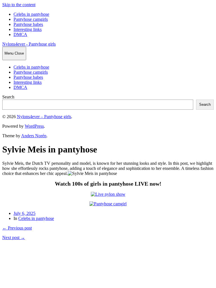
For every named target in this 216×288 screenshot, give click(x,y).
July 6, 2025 (24, 213)
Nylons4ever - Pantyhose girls (29, 44)
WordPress (34, 126)
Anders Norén (33, 135)
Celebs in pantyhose (31, 14)
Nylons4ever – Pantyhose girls (44, 116)
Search (8, 96)
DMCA (20, 34)
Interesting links (28, 29)
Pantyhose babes (28, 24)
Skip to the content (18, 4)
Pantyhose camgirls (31, 19)
